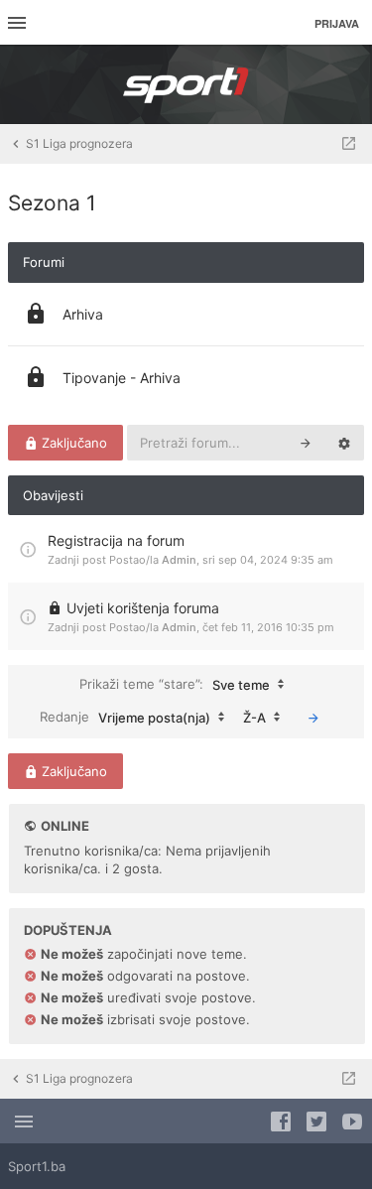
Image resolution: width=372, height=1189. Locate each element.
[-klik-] (313, 717)
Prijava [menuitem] (336, 23)
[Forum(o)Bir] (348, 144)
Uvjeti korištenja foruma (142, 607)
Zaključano (72, 443)
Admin (179, 560)
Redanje (125, 716)
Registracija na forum (116, 540)
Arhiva (82, 314)
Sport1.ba (36, 1166)
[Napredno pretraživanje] (344, 443)
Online (65, 826)
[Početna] (186, 84)
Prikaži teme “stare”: (174, 683)
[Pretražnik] (305, 443)
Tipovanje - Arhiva (121, 377)
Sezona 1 (52, 203)
